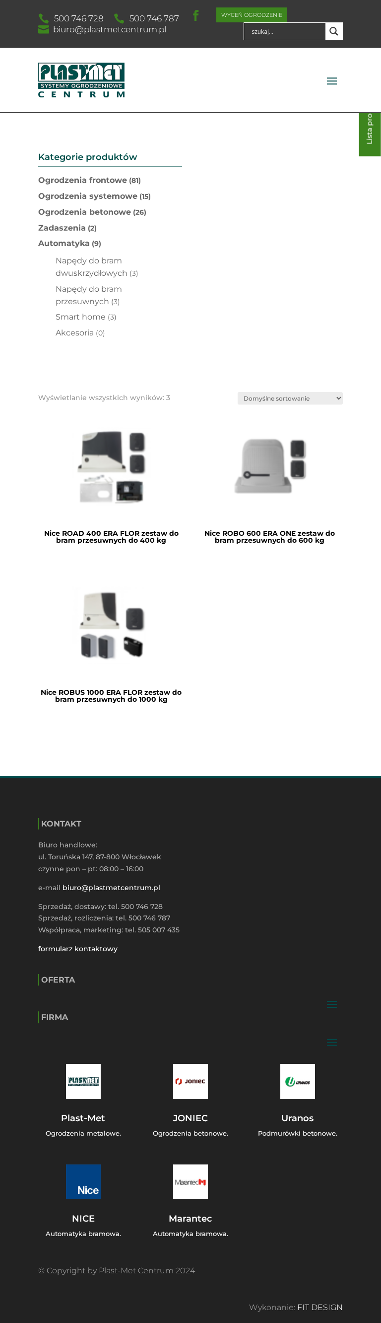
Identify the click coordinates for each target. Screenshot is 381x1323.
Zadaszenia (62, 228)
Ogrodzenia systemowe (87, 196)
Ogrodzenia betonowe (84, 212)
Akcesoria (75, 332)
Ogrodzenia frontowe (82, 180)
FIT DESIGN (320, 1307)
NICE (83, 1218)
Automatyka (64, 243)
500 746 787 (154, 18)
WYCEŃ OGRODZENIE (251, 14)
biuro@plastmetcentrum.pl (109, 29)
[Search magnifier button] (333, 31)
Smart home (81, 317)
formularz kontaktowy (78, 948)
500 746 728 (79, 18)
